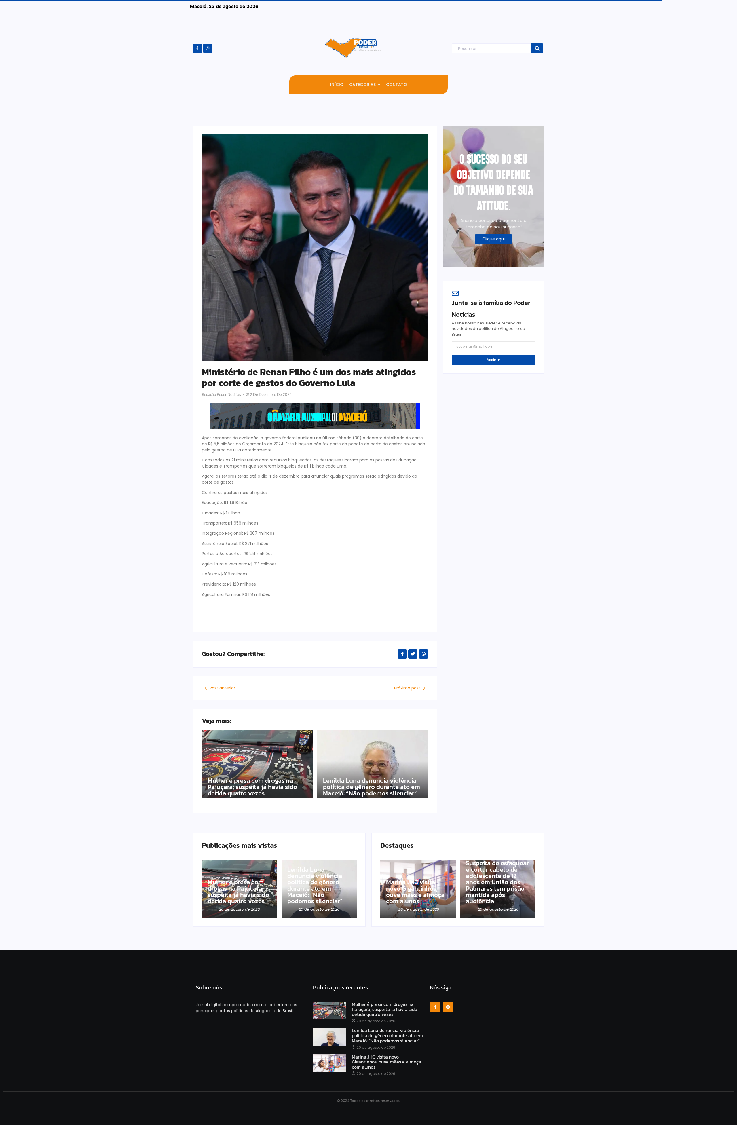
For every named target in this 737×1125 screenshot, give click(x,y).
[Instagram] (207, 48)
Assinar (493, 359)
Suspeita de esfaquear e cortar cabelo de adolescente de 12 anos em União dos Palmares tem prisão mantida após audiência (497, 882)
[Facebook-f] (197, 48)
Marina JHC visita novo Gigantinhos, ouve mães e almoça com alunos (415, 891)
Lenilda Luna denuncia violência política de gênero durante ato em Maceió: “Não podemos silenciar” (371, 787)
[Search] (537, 48)
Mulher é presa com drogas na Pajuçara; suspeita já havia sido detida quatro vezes (252, 787)
